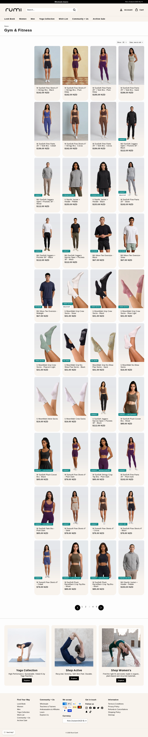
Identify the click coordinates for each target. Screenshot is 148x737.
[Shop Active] (74, 647)
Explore (27, 680)
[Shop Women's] (121, 647)
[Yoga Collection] (27, 647)
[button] (136, 42)
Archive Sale (99, 19)
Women (22, 19)
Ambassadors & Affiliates (49, 709)
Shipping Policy (114, 712)
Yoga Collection (47, 19)
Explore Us (44, 715)
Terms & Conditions (116, 704)
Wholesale (44, 704)
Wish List (63, 19)
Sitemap (111, 715)
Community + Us (80, 19)
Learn (42, 712)
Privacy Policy (113, 706)
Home (6, 26)
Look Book (9, 19)
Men (33, 19)
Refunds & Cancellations (118, 709)
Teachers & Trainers (48, 706)
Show (119, 42)
